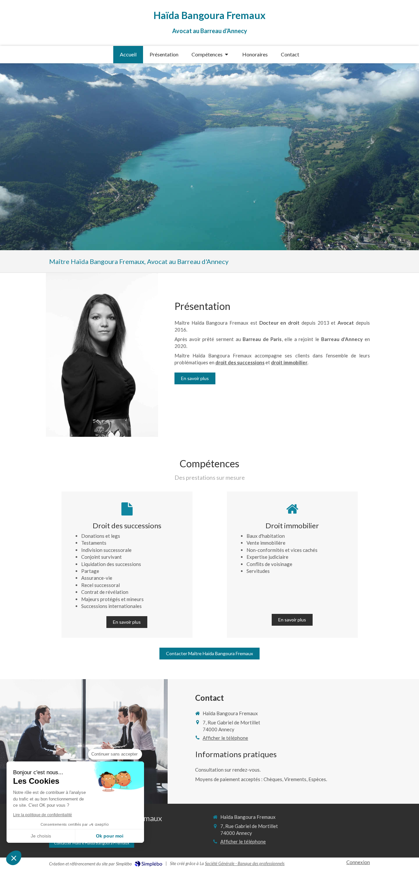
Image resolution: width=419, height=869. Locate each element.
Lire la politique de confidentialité (42, 815)
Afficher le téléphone (225, 738)
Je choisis (41, 836)
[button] (14, 858)
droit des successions (239, 362)
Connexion (358, 862)
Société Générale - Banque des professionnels (244, 863)
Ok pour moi (109, 836)
